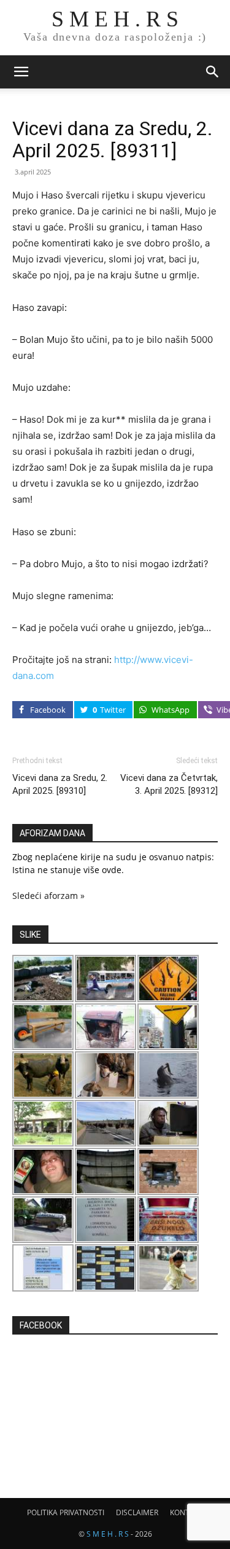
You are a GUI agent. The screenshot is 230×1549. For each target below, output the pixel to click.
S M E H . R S (107, 1534)
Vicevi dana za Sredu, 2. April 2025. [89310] (59, 784)
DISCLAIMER (137, 1512)
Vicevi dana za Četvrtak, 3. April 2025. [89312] (169, 784)
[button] (20, 71)
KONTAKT (186, 1512)
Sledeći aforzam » (48, 895)
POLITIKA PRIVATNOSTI (65, 1512)
